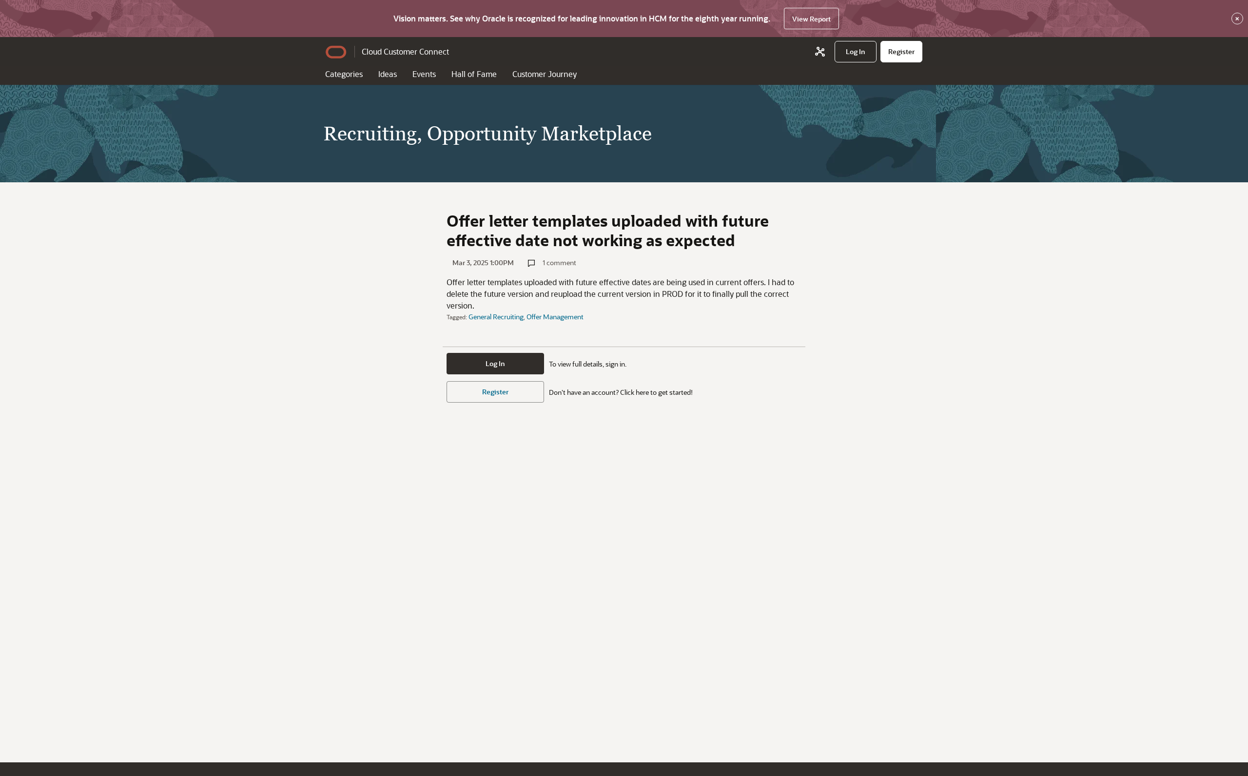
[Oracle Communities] (820, 52)
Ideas (387, 74)
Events (424, 74)
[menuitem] (856, 51)
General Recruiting (496, 316)
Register (495, 391)
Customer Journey (544, 74)
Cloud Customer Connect (405, 51)
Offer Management (555, 316)
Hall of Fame (474, 74)
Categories (344, 74)
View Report (811, 18)
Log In (495, 363)
